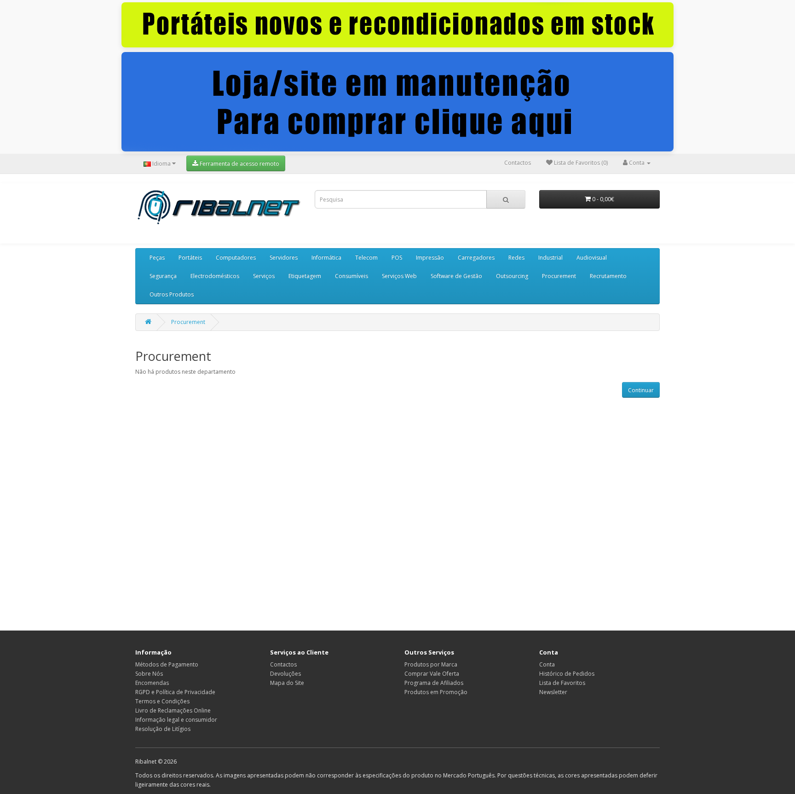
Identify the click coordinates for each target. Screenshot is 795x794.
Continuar (641, 390)
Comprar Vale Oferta (431, 674)
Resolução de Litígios (162, 729)
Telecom (366, 257)
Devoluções (285, 674)
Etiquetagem (304, 276)
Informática (326, 257)
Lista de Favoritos (562, 683)
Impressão (430, 257)
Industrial (550, 257)
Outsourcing (512, 276)
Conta (547, 664)
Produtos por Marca (430, 664)
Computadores (236, 257)
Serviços (264, 276)
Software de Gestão (456, 276)
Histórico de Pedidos (566, 674)
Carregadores (476, 257)
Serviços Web (399, 276)
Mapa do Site (287, 683)
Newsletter (553, 692)
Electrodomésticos (214, 276)
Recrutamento (608, 276)
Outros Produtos (172, 294)
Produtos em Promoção (435, 692)
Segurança (163, 276)
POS (397, 257)
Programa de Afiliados (433, 683)
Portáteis (190, 257)
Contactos (517, 163)
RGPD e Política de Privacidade (175, 692)
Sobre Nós (149, 674)
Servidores (284, 257)
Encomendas (152, 683)
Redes (516, 257)
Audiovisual (591, 257)
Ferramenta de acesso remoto (238, 164)
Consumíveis (351, 276)
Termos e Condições (162, 701)
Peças (157, 257)
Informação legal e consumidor (176, 720)
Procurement (559, 276)
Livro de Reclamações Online (173, 710)
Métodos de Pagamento (166, 664)
